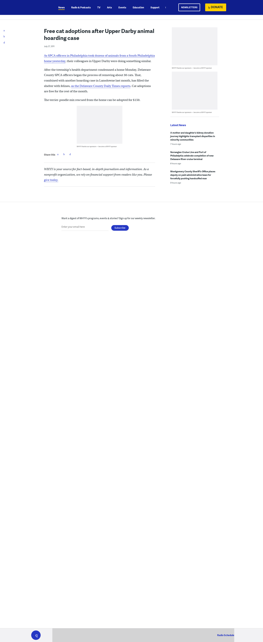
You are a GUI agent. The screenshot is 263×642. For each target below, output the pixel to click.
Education (138, 7)
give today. (51, 180)
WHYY (40, 7)
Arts (109, 7)
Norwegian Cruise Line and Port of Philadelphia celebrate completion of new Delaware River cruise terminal (192, 155)
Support (155, 7)
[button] (36, 635)
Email (70, 154)
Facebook (58, 154)
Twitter (64, 154)
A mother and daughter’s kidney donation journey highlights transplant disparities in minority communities (192, 136)
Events (122, 7)
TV (98, 7)
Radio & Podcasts (81, 7)
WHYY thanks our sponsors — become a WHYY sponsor (97, 146)
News (61, 7)
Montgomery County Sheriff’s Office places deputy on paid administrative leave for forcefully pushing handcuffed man (192, 175)
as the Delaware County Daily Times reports (100, 86)
